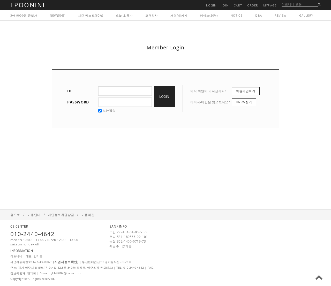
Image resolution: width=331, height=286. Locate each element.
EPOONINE (28, 5)
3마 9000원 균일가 (23, 15)
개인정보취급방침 (61, 215)
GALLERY (306, 15)
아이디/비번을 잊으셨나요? (210, 102)
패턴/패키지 (178, 15)
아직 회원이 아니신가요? (208, 91)
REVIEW (281, 15)
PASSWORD (78, 102)
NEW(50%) (57, 15)
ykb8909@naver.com (67, 273)
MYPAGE (269, 5)
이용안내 (33, 215)
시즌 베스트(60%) (90, 15)
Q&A (258, 15)
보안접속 (109, 110)
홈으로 (15, 215)
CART (238, 5)
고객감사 (151, 15)
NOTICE (237, 15)
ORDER (252, 5)
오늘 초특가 (124, 15)
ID (69, 90)
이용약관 (87, 215)
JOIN (225, 5)
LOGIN (211, 5)
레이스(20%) (209, 15)
